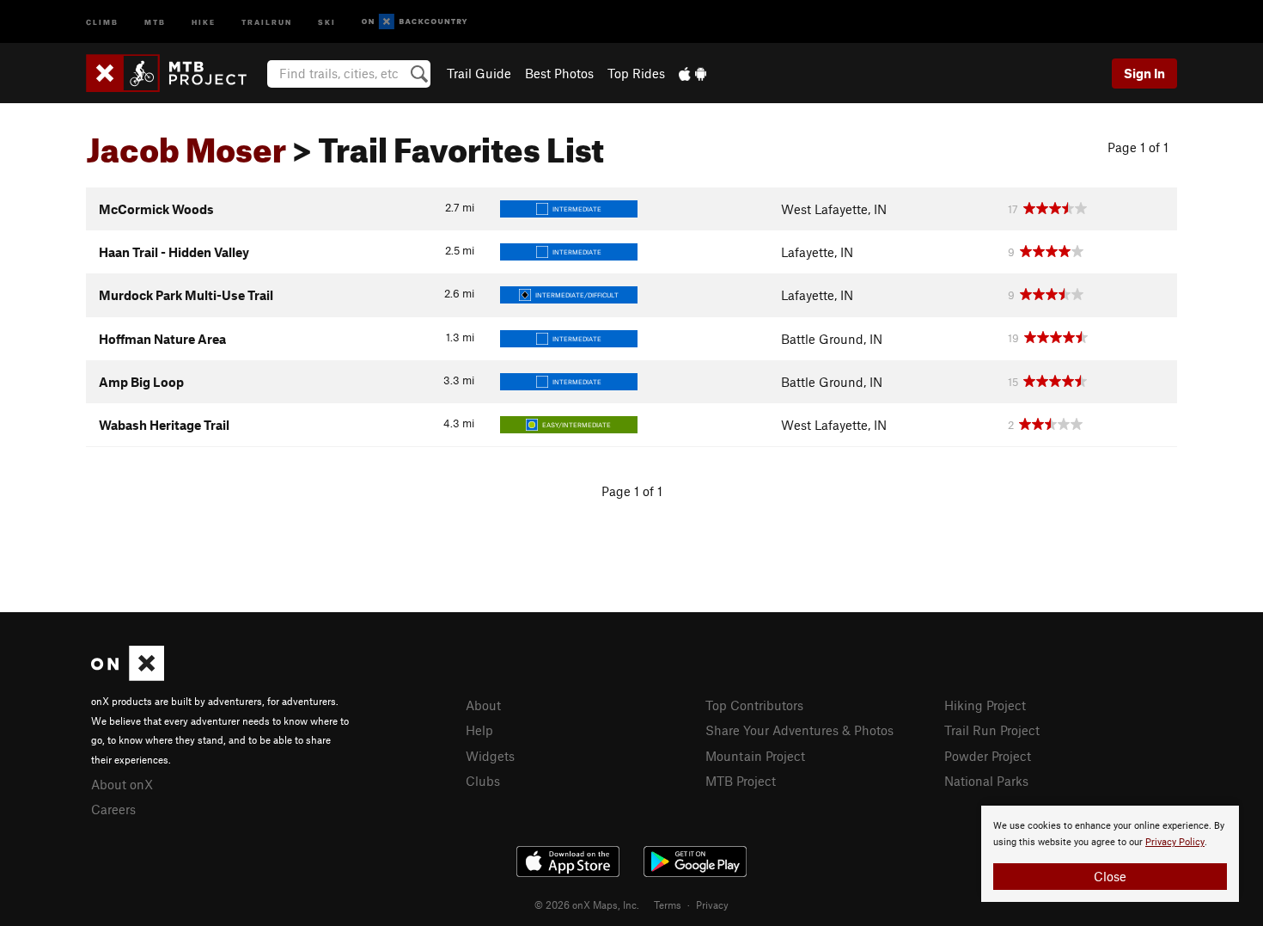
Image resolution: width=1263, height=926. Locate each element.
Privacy (712, 904)
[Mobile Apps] (692, 73)
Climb (102, 21)
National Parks (986, 780)
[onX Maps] (127, 676)
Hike (204, 21)
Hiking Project (985, 705)
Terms (667, 904)
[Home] (175, 73)
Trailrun (266, 21)
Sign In (1144, 73)
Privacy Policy (1175, 842)
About (483, 705)
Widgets (490, 755)
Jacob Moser (186, 143)
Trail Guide (479, 73)
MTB (155, 21)
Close (1110, 876)
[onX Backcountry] (414, 22)
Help (479, 730)
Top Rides (636, 73)
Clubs (483, 780)
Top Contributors (754, 705)
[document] (1110, 854)
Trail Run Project (992, 730)
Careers (113, 809)
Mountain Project (755, 755)
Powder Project (987, 755)
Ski (327, 21)
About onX (122, 784)
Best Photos (559, 73)
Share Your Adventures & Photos (799, 730)
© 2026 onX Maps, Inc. (586, 904)
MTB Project (740, 780)
